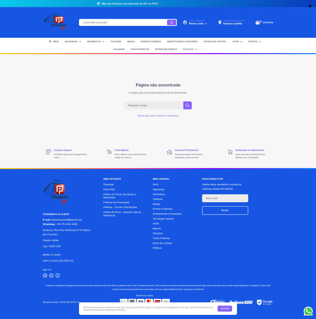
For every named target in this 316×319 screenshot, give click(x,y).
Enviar (225, 210)
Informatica (94, 41)
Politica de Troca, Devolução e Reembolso (119, 196)
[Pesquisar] (171, 22)
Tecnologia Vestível (214, 41)
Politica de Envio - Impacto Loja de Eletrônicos (122, 214)
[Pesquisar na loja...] (187, 105)
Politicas (188, 49)
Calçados (119, 49)
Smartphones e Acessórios (182, 41)
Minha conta (196, 23)
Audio (235, 41)
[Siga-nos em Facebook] (45, 275)
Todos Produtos (140, 49)
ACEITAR (225, 308)
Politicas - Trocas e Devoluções (120, 207)
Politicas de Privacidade (116, 202)
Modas (131, 41)
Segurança (71, 41)
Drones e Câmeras (151, 41)
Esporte (252, 41)
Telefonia (115, 41)
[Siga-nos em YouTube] (57, 275)
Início (56, 41)
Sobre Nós (109, 189)
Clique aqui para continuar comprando (158, 115)
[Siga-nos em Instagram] (51, 275)
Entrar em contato (166, 49)
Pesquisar (108, 184)
